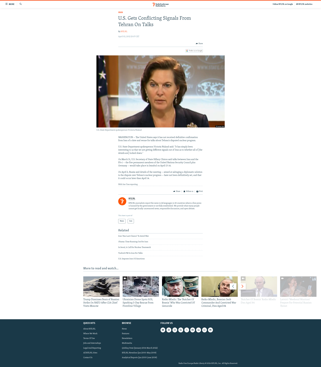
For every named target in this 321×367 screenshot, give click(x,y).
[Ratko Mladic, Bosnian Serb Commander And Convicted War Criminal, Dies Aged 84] (219, 286)
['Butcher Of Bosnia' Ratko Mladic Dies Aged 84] (259, 286)
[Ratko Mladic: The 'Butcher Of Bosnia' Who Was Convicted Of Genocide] (180, 286)
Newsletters (127, 338)
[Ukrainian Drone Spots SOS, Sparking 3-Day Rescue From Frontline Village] (141, 286)
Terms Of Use (89, 338)
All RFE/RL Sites (90, 353)
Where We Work (90, 334)
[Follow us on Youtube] (162, 330)
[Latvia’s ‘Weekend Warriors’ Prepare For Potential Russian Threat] (298, 286)
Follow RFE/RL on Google (283, 4)
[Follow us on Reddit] (168, 330)
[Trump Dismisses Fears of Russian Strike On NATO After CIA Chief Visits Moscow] (101, 286)
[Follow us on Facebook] (192, 330)
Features (125, 334)
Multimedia (127, 343)
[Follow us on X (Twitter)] (186, 330)
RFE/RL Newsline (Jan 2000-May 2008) (139, 353)
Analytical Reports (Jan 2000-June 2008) (139, 357)
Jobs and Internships (92, 343)
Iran (120, 12)
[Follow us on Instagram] (174, 330)
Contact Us (87, 357)
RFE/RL (124, 32)
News (124, 329)
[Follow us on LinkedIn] (198, 330)
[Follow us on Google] (180, 330)
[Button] (199, 43)
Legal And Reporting (92, 348)
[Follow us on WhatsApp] (204, 330)
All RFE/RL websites (304, 4)
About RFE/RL (89, 329)
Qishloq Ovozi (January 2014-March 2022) (140, 348)
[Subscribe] (210, 330)
